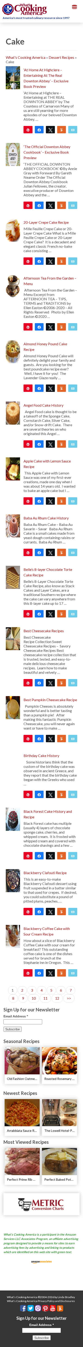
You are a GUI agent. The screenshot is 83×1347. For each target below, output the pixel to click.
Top (78, 1341)
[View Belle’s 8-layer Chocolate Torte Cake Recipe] (13, 577)
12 (57, 998)
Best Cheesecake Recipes (44, 631)
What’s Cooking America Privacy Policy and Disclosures (41, 1301)
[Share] (39, 129)
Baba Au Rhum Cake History (46, 518)
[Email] (72, 129)
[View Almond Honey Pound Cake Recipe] (13, 351)
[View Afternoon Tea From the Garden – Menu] (13, 285)
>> (69, 998)
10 (34, 998)
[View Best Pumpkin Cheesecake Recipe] (13, 707)
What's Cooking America (25, 57)
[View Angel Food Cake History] (13, 412)
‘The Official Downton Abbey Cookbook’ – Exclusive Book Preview (47, 152)
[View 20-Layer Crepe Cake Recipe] (13, 229)
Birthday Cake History (41, 755)
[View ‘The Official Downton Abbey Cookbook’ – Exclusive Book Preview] (13, 154)
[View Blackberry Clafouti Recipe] (13, 880)
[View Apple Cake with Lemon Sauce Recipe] (13, 468)
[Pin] (28, 552)
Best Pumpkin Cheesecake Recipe (50, 699)
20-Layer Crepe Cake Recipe (46, 222)
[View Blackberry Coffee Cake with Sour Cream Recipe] (13, 936)
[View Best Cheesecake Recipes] (13, 638)
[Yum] (61, 326)
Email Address (15, 1016)
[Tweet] (50, 129)
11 (45, 998)
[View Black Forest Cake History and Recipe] (13, 819)
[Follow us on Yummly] (60, 1308)
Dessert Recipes (61, 57)
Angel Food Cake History (43, 405)
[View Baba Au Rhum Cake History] (13, 525)
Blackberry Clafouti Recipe (45, 872)
